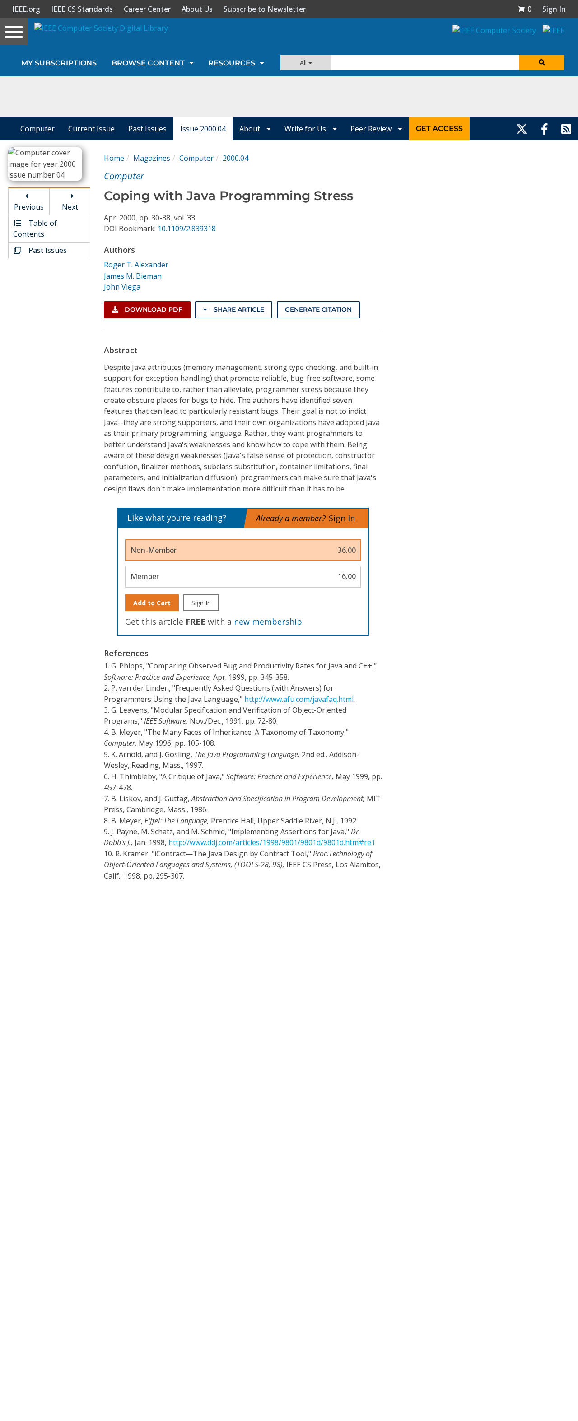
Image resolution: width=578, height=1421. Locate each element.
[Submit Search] (541, 62)
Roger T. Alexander (136, 265)
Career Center (147, 9)
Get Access (439, 128)
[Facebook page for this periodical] (544, 128)
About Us (197, 9)
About (250, 129)
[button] (525, 9)
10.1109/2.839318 (187, 229)
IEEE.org (26, 9)
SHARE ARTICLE (238, 309)
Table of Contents (35, 228)
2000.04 (235, 158)
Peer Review (371, 129)
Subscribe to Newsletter (265, 9)
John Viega (122, 287)
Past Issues (147, 129)
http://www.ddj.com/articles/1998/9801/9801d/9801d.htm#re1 (271, 842)
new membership (268, 621)
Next (70, 207)
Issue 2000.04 (203, 129)
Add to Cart (152, 602)
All (304, 62)
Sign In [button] (554, 9)
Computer (37, 129)
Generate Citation (318, 309)
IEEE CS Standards (82, 9)
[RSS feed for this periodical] (566, 128)
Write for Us (306, 129)
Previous (29, 207)
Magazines (151, 158)
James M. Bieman (133, 276)
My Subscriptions (59, 63)
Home (114, 158)
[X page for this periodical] (521, 128)
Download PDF (152, 309)
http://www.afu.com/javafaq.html (299, 699)
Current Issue (91, 129)
